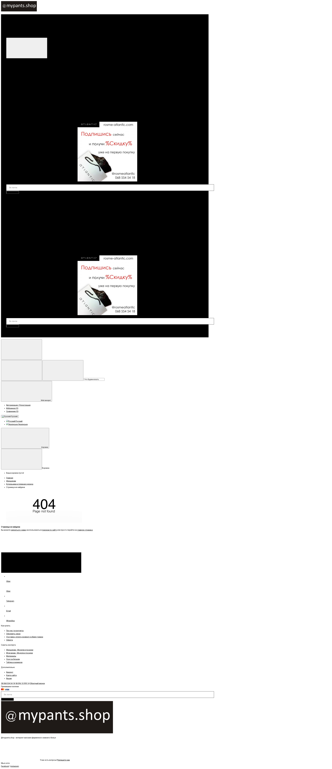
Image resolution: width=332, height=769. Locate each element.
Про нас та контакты (15, 631)
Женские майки (18, 90)
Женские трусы (18, 75)
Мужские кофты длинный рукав (24, 218)
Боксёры (15, 205)
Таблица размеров (14, 662)
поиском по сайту (49, 530)
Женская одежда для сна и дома (20, 81)
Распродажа (28, 118)
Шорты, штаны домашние (22, 233)
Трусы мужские (18, 208)
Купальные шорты (19, 246)
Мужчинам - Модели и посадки (19, 653)
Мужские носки (12, 252)
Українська (23, 424)
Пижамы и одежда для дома (23, 230)
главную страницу (85, 530)
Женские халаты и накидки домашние (27, 100)
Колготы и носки (41, 106)
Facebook (5, 766)
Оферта (9, 640)
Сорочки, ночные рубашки (22, 87)
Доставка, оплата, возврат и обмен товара (24, 637)
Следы (14, 115)
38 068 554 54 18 (17, 330)
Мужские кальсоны (19, 236)
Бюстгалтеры (17, 72)
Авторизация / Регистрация (18, 405)
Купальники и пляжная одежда (19, 106)
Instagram (15, 766)
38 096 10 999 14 (18, 336)
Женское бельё (12, 68)
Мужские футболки (19, 227)
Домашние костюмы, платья (23, 96)
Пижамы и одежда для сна (22, 84)
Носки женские (17, 112)
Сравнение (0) (12, 411)
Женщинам (14, 63)
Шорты (14, 211)
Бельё (9, 202)
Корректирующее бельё (21, 78)
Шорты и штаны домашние (22, 103)
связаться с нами (18, 530)
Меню (50, 34)
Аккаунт (9, 672)
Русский (14, 416)
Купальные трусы (18, 242)
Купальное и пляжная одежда (19, 239)
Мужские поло (17, 224)
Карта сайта (11, 675)
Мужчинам (14, 197)
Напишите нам (63, 760)
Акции (9, 678)
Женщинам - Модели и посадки (19, 650)
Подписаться (12, 192)
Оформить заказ (13, 634)
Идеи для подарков (14, 118)
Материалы (11, 656)
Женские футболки (19, 93)
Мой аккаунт (46, 400)
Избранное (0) (12, 408)
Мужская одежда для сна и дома (20, 214)
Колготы (15, 109)
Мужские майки (18, 221)
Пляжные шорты (18, 249)
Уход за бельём (13, 659)
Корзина (44, 447)
